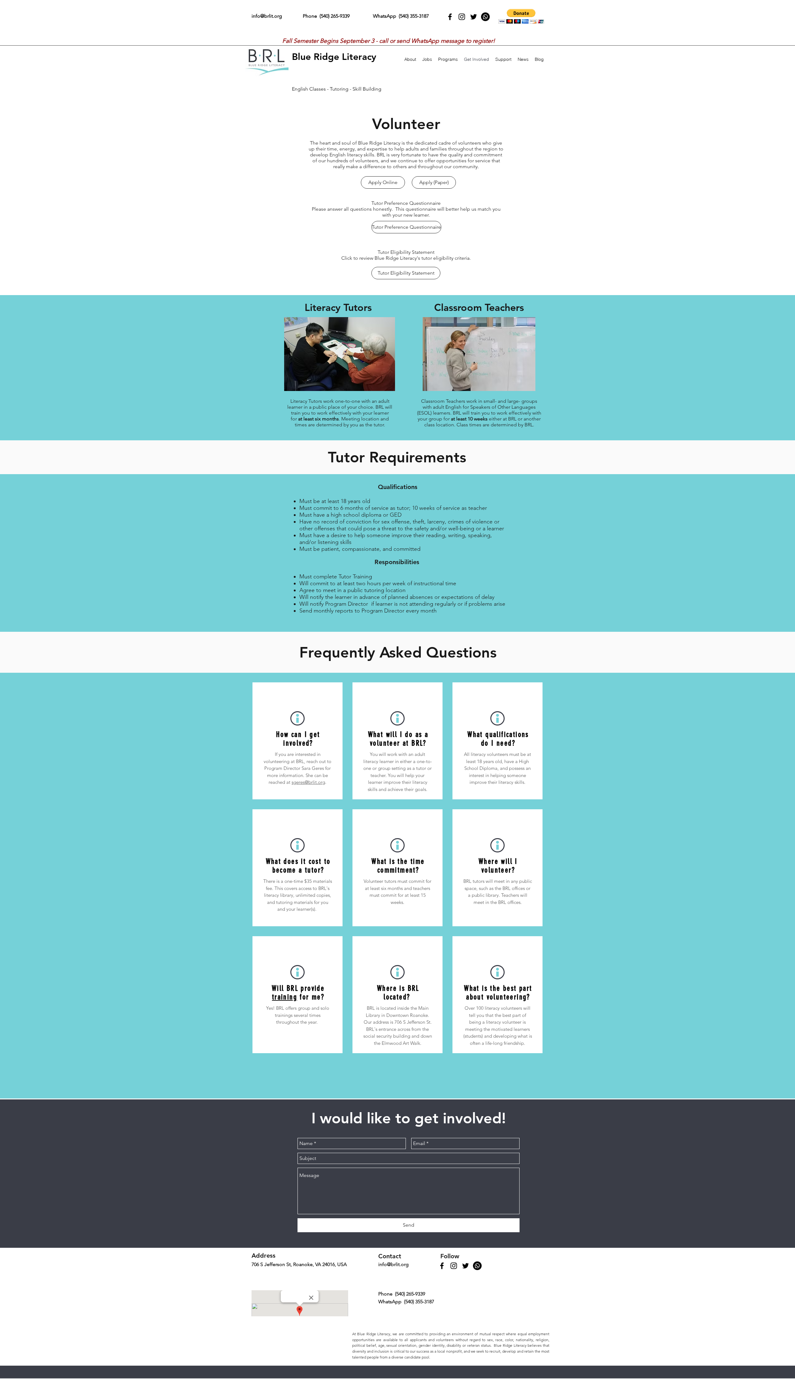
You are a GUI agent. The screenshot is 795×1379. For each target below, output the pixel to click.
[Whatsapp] (485, 16)
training (284, 997)
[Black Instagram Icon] (461, 16)
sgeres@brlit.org (308, 782)
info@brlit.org (267, 16)
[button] (521, 16)
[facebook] (450, 16)
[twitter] (473, 16)
